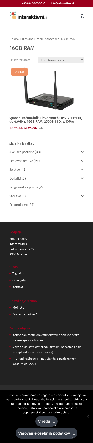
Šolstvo (14, 169)
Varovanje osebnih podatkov (44, 433)
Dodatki (15, 178)
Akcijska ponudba (21, 152)
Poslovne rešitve (21, 161)
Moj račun (19, 307)
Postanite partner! (24, 314)
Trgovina (27, 39)
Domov (14, 39)
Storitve (15, 196)
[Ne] (87, 416)
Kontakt (17, 287)
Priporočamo (18, 205)
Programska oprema (23, 187)
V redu (44, 421)
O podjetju (19, 280)
